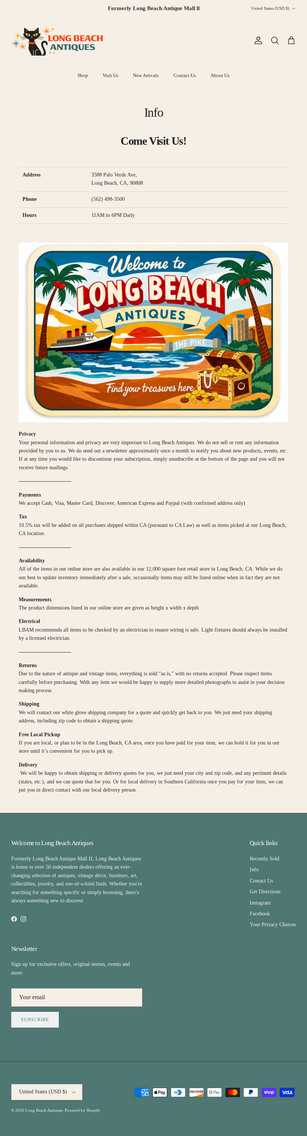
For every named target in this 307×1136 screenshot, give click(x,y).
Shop (82, 75)
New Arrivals (146, 75)
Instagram (260, 903)
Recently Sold (264, 859)
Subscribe (35, 1019)
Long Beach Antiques (44, 1110)
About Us (220, 75)
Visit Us (110, 75)
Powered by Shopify (82, 1110)
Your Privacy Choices (273, 924)
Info (254, 869)
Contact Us (184, 75)
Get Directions (265, 891)
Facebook (260, 914)
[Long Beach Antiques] (58, 40)
